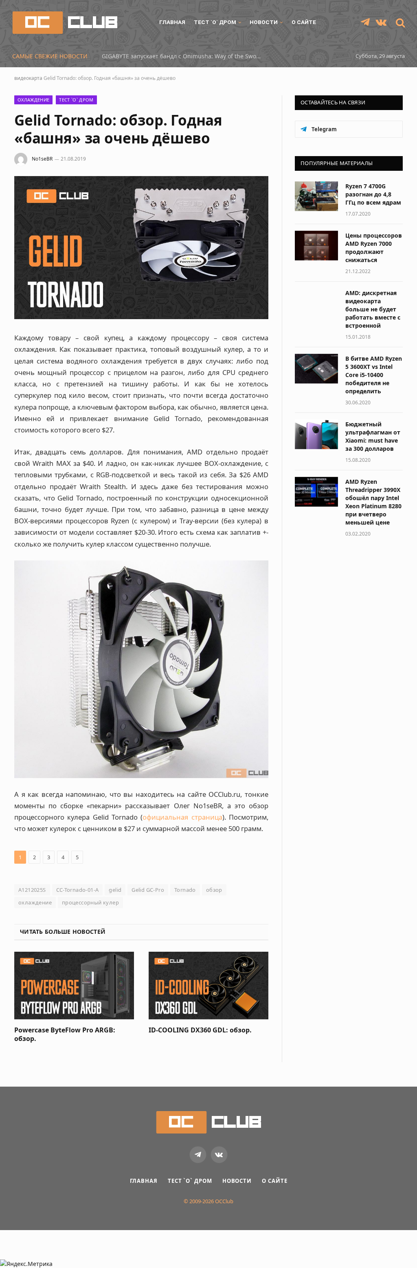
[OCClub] (64, 22)
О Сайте (304, 22)
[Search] (399, 22)
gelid (115, 889)
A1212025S (32, 889)
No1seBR (42, 158)
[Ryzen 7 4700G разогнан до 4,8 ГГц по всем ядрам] (316, 196)
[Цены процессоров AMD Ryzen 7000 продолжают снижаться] (316, 245)
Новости (264, 22)
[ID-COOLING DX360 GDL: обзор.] (208, 985)
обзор (214, 889)
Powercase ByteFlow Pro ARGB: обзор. (64, 1034)
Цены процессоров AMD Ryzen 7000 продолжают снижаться (373, 248)
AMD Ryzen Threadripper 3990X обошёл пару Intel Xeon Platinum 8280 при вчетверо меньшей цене (373, 502)
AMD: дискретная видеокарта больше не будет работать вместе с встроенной (372, 309)
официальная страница (182, 817)
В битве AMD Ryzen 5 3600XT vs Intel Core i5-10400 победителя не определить (373, 375)
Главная (172, 22)
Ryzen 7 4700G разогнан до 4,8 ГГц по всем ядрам (373, 194)
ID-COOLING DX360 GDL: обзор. (200, 1030)
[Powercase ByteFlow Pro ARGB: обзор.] (74, 985)
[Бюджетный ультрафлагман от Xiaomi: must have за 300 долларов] (316, 434)
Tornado (185, 889)
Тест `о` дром (215, 22)
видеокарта (28, 78)
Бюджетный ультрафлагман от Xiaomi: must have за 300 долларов (372, 436)
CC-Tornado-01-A (77, 889)
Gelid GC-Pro (148, 889)
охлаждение (35, 902)
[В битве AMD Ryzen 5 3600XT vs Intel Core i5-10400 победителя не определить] (316, 369)
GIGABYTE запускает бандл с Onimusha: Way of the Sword (182, 56)
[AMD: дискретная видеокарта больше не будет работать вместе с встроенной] (316, 303)
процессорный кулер (90, 902)
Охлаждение (33, 100)
